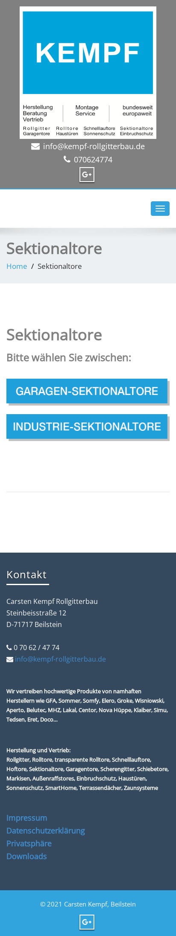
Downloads (26, 856)
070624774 (93, 159)
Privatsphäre (29, 843)
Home (16, 266)
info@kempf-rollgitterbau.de (94, 146)
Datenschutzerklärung (45, 830)
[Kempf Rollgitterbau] (88, 70)
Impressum (26, 817)
